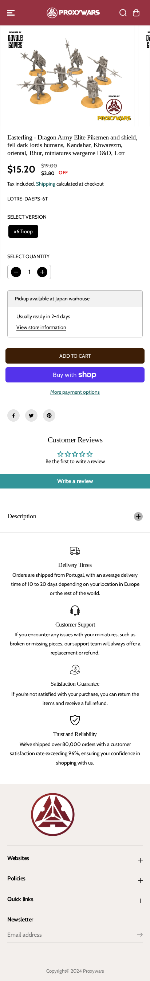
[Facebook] (13, 415)
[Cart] (136, 12)
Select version (27, 217)
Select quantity (28, 256)
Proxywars (93, 971)
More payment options (75, 392)
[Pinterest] (49, 415)
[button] (11, 12)
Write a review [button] (75, 481)
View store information (41, 327)
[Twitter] (31, 415)
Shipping (45, 184)
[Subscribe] (140, 935)
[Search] (123, 12)
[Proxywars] (73, 13)
